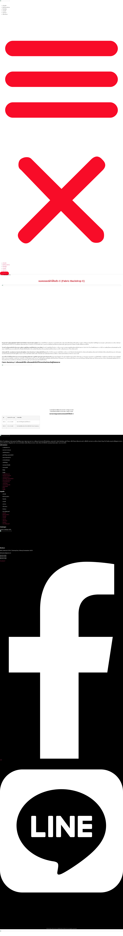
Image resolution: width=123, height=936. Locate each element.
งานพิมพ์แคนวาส (6, 447)
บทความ (4, 12)
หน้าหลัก (4, 6)
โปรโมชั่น (5, 9)
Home (1, 275)
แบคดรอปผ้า (5, 467)
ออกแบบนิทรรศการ (7, 457)
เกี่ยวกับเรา (5, 14)
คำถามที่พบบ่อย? (6, 511)
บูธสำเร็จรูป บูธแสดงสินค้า (8, 455)
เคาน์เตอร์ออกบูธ (6, 460)
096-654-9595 (3, 555)
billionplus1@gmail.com (5, 553)
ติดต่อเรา (4, 509)
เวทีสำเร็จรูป (5, 462)
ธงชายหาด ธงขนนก (7, 450)
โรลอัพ (4, 472)
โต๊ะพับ (4, 470)
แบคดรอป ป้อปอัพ (6, 465)
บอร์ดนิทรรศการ (6, 452)
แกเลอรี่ (4, 11)
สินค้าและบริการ (6, 7)
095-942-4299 (3, 558)
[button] (61, 138)
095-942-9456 (3, 557)
